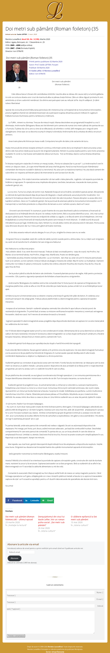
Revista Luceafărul (55, 647)
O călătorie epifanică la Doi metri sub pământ (84, 518)
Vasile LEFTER (22, 34)
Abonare (14, 558)
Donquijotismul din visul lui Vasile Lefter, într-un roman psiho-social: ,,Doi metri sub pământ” (51, 521)
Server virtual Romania (55, 652)
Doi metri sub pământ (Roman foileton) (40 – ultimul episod (19, 518)
